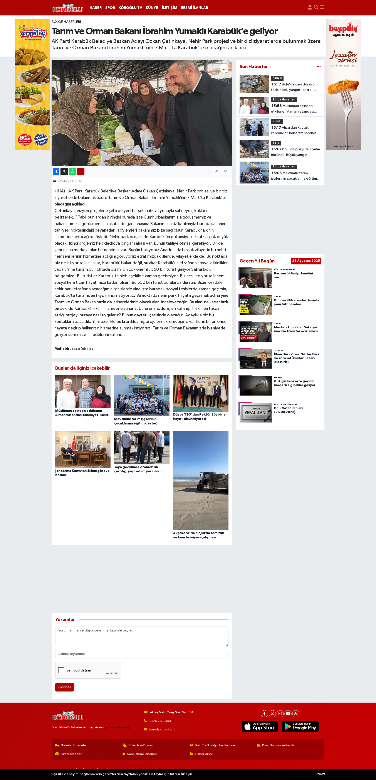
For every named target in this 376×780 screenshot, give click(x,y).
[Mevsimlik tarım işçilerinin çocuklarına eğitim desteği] (142, 395)
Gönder (64, 687)
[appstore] (260, 726)
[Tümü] (319, 66)
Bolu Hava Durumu (141, 745)
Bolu (276, 143)
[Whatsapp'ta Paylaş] (72, 171)
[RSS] (295, 713)
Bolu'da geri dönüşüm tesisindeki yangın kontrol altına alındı (294, 87)
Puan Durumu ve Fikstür (278, 745)
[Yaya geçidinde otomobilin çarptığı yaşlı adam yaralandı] (142, 447)
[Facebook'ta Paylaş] (56, 171)
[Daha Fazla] (80, 171)
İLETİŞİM (169, 8)
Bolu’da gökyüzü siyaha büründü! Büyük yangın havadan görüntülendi (295, 152)
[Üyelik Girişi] (310, 8)
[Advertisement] (142, 579)
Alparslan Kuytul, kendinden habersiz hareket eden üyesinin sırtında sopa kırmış (294, 131)
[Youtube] (288, 713)
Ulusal (277, 121)
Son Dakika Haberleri (142, 754)
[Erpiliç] (32, 84)
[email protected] (117, 727)
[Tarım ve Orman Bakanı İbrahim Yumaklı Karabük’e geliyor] (142, 113)
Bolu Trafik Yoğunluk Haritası (215, 745)
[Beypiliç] (343, 84)
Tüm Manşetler (71, 754)
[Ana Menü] (322, 8)
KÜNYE (152, 8)
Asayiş (277, 78)
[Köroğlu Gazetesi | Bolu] (68, 8)
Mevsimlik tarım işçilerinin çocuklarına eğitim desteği (294, 176)
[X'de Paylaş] (64, 171)
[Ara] (316, 8)
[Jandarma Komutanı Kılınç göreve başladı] (83, 449)
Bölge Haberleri (66, 22)
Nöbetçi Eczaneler (74, 745)
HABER (96, 8)
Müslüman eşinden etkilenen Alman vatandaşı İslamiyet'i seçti (292, 109)
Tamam (320, 774)
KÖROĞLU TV (130, 8)
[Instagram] (280, 713)
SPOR (110, 8)
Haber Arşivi (204, 754)
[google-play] (300, 726)
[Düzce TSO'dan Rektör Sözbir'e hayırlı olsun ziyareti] (200, 393)
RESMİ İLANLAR (194, 8)
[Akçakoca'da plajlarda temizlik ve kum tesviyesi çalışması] (200, 480)
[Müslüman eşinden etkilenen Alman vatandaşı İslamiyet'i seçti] (83, 391)
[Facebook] (264, 713)
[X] (272, 713)
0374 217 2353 (160, 721)
